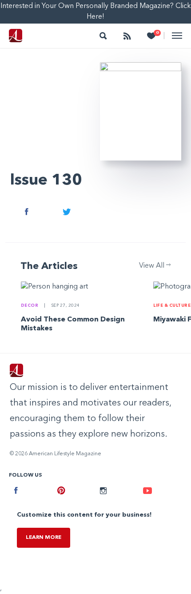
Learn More (43, 537)
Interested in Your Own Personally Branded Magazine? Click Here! (95, 11)
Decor (30, 306)
